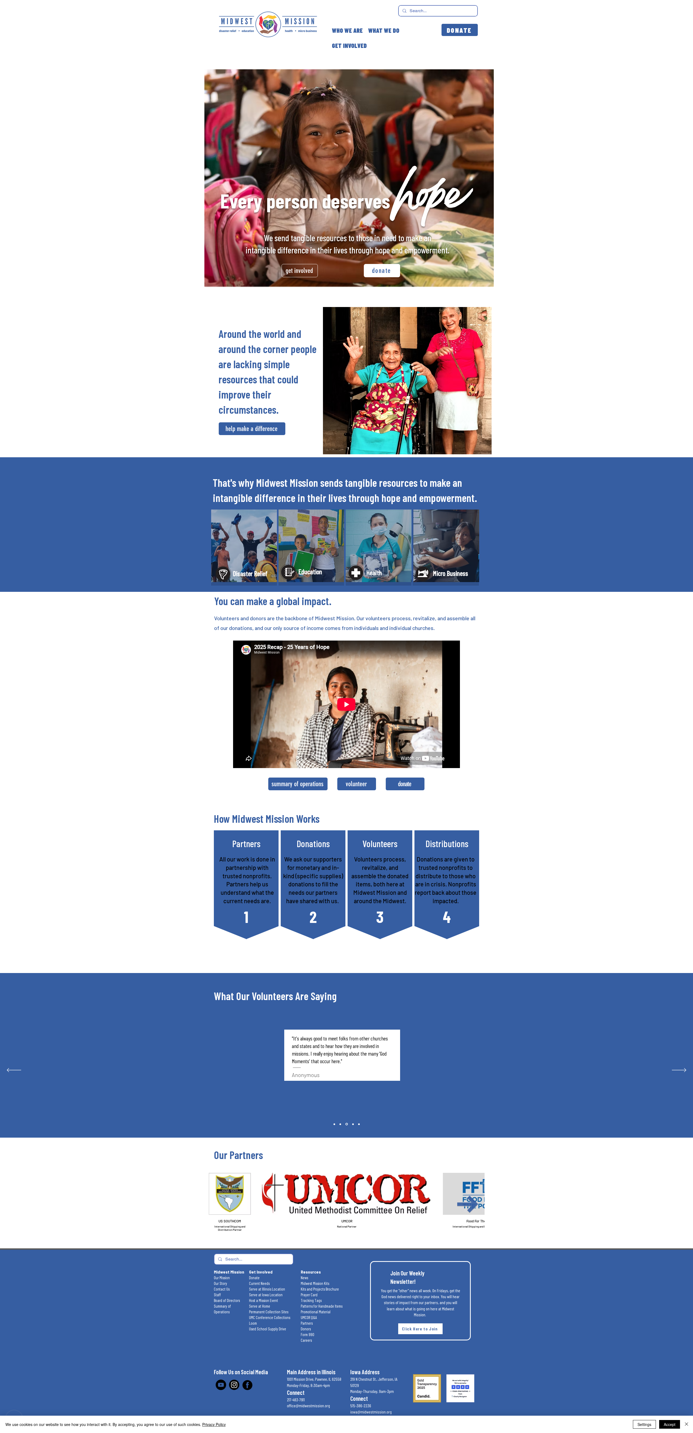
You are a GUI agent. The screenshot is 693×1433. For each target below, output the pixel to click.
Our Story (220, 1283)
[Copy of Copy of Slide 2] (352, 1124)
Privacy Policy (214, 1424)
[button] (420, 1328)
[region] (244, 548)
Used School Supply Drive (267, 1328)
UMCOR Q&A (309, 1317)
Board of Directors (227, 1300)
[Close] (686, 1424)
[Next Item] (467, 1204)
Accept (669, 1424)
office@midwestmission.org (308, 1405)
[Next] (679, 1070)
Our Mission (222, 1277)
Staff (217, 1294)
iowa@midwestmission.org (371, 1411)
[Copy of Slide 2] (340, 1124)
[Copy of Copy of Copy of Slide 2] (359, 1124)
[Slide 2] (334, 1124)
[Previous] (14, 1070)
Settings (644, 1424)
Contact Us (222, 1289)
